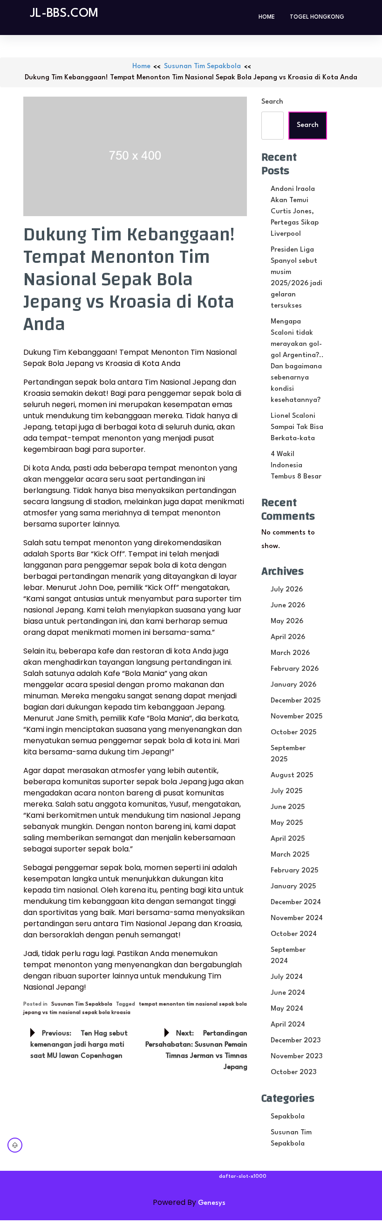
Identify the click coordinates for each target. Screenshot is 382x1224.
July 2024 (287, 977)
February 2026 (295, 669)
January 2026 (293, 685)
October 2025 (293, 732)
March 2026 (290, 653)
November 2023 (296, 1056)
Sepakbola (288, 1116)
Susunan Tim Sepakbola (202, 66)
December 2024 (296, 902)
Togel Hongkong (317, 17)
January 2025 (293, 886)
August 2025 (292, 775)
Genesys (211, 1203)
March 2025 (290, 854)
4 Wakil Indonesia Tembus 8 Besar (296, 465)
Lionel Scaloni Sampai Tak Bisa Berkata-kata (297, 427)
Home (267, 17)
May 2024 (287, 1009)
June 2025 (288, 807)
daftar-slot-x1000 (242, 1176)
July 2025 (286, 791)
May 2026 (287, 621)
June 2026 (288, 605)
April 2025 (288, 839)
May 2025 (287, 823)
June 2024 (288, 993)
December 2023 (296, 1040)
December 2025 (296, 700)
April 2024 (288, 1024)
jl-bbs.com (64, 13)
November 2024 (297, 918)
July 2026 (287, 589)
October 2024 (294, 934)
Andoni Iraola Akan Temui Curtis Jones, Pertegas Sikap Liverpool (295, 212)
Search (272, 102)
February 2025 (294, 870)
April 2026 (288, 637)
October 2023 (293, 1072)
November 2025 (296, 716)
